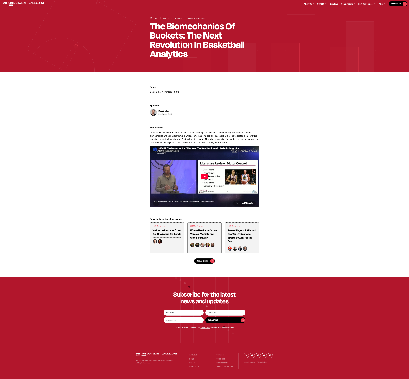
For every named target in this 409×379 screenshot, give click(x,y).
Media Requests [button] (249, 362)
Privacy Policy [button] (205, 328)
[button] (23, 4)
